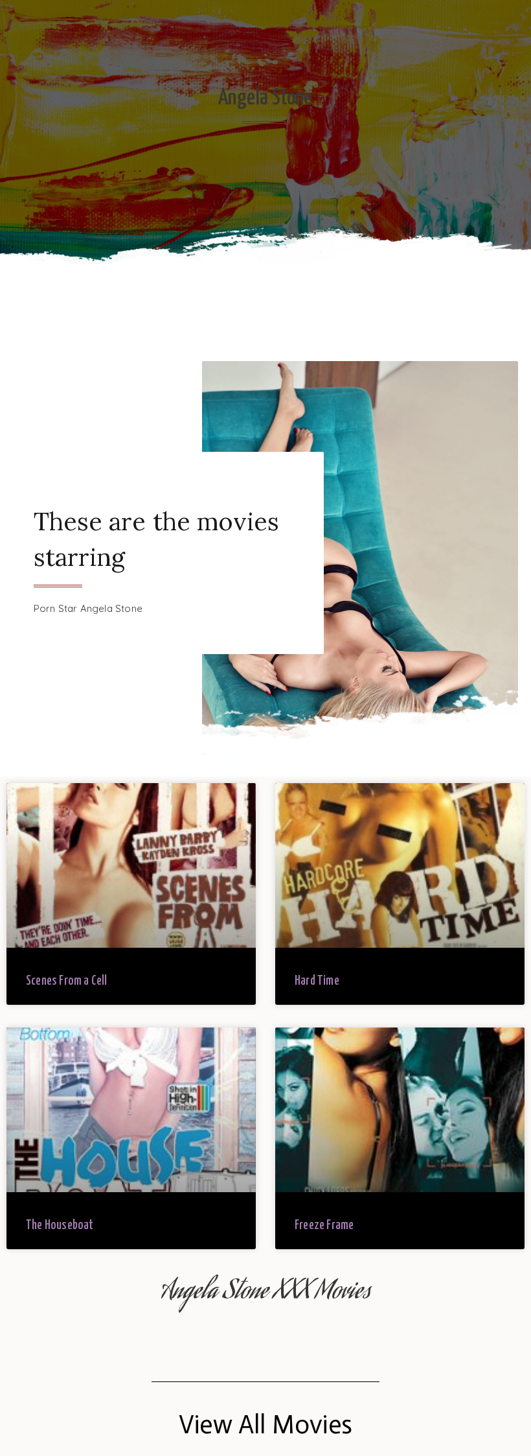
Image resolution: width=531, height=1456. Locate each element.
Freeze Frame (324, 1225)
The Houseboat (60, 1225)
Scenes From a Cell (66, 981)
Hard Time (317, 981)
